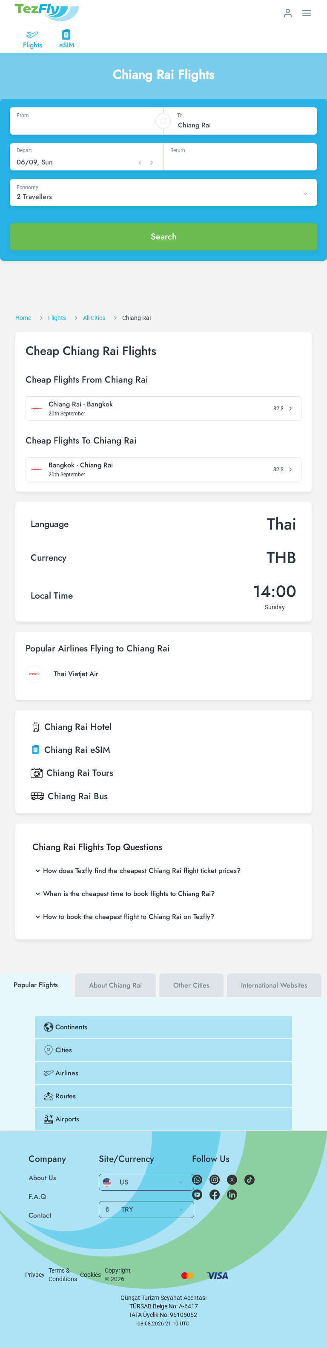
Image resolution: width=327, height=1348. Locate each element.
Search (164, 236)
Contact (40, 1215)
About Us (42, 1178)
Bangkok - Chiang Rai (81, 465)
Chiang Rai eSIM (77, 749)
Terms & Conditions (63, 1274)
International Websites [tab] (274, 985)
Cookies (90, 1274)
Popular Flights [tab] (36, 985)
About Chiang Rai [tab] (115, 985)
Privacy (35, 1274)
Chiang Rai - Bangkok (81, 404)
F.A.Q (37, 1196)
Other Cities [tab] (191, 985)
